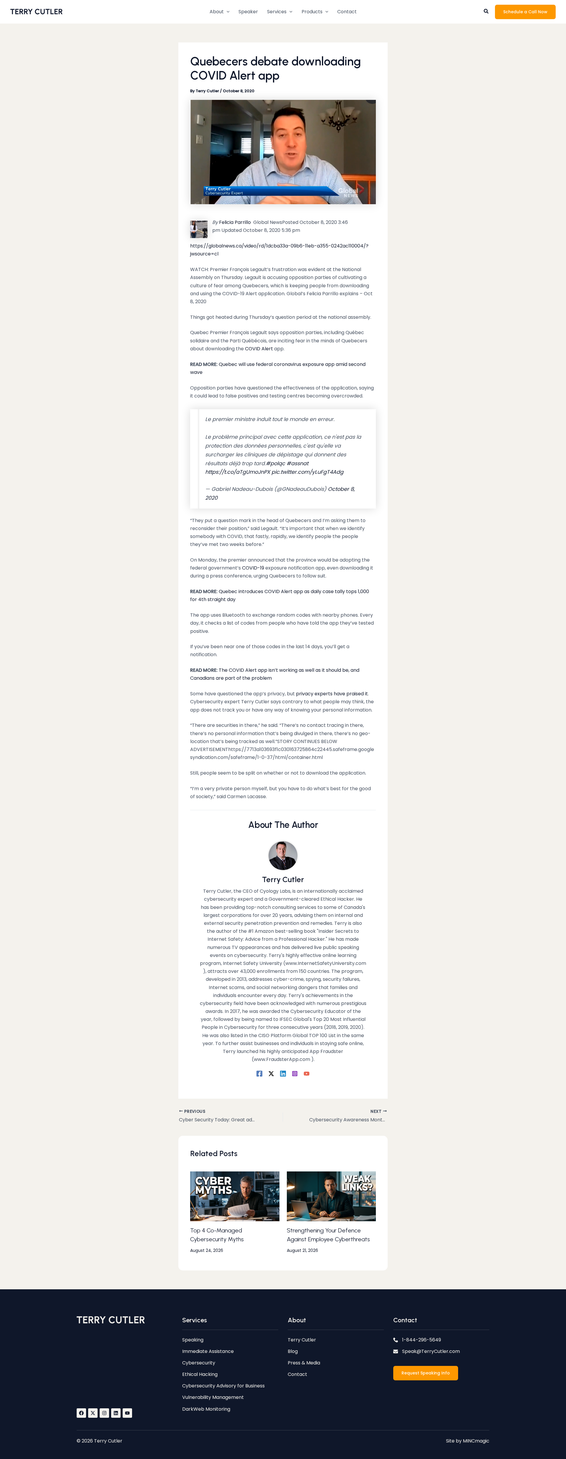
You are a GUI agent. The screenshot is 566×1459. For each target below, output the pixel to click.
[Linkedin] (283, 1073)
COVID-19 (253, 568)
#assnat (297, 463)
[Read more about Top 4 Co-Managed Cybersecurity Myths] (234, 1196)
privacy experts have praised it (332, 693)
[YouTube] (307, 1073)
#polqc (275, 463)
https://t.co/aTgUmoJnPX (237, 472)
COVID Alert (259, 348)
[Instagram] (295, 1073)
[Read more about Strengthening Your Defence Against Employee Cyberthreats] (331, 1196)
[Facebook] (259, 1073)
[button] (219, 12)
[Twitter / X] (271, 1073)
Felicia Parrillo (234, 222)
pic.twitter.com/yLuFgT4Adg (307, 472)
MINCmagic (476, 1440)
